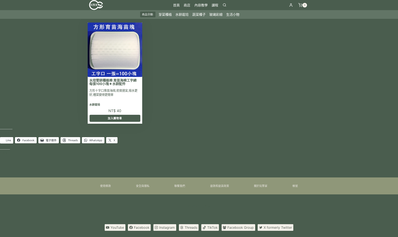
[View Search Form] (224, 5)
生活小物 (232, 14)
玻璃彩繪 (216, 14)
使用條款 (105, 185)
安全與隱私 (142, 185)
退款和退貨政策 (219, 185)
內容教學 (201, 5)
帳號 (295, 185)
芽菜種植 (165, 14)
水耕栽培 (182, 14)
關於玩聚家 (260, 185)
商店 (187, 5)
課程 (215, 5)
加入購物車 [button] (115, 118)
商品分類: (148, 14)
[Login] (291, 5)
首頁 (176, 5)
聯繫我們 (179, 185)
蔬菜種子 (199, 14)
